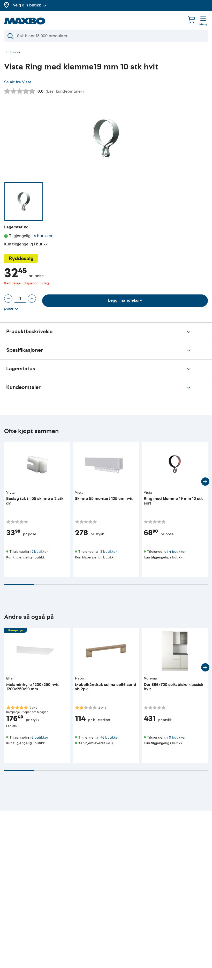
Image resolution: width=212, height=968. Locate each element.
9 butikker (177, 737)
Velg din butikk (27, 5)
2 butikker (40, 551)
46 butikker (109, 737)
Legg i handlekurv (125, 300)
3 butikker (108, 551)
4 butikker (43, 236)
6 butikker (40, 737)
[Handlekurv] (191, 19)
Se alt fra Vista (18, 82)
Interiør (15, 52)
